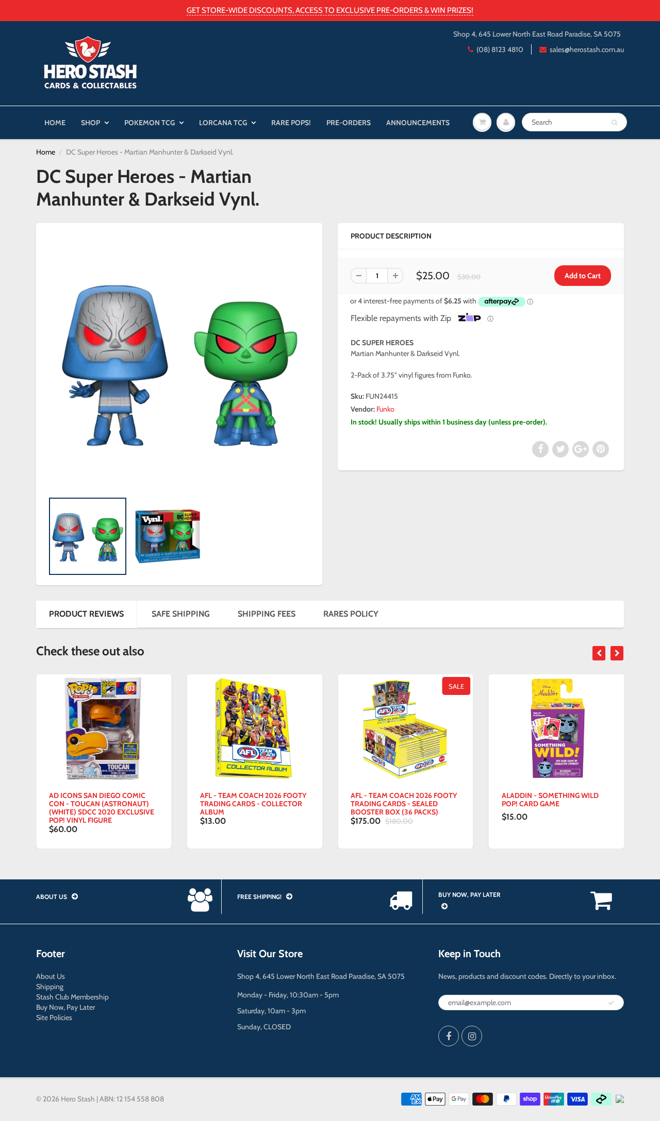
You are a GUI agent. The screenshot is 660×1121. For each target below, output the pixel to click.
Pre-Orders (348, 122)
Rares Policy (350, 614)
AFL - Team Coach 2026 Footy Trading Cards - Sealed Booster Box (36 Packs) (404, 804)
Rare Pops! (291, 122)
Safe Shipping (181, 614)
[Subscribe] (611, 1003)
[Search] (614, 122)
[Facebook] (448, 1036)
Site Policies (54, 1017)
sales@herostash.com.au (587, 49)
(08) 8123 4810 (499, 49)
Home (54, 122)
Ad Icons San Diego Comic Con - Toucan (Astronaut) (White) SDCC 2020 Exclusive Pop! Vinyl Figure (101, 808)
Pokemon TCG (149, 122)
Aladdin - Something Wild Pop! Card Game (550, 799)
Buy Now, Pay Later (65, 1007)
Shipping (49, 986)
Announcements (418, 122)
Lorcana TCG (223, 122)
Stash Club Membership (72, 996)
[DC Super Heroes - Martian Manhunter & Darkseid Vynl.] (179, 362)
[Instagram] (471, 1036)
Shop (90, 122)
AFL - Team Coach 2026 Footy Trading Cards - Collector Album (253, 804)
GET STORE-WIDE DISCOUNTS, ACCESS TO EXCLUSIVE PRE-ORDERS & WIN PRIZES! (330, 10)
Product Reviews (86, 614)
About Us (50, 976)
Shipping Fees (266, 614)
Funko (385, 409)
